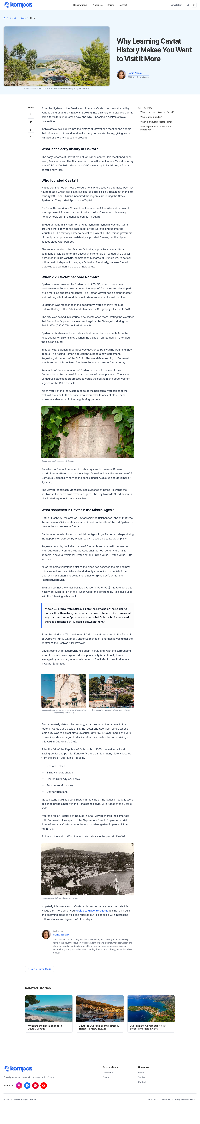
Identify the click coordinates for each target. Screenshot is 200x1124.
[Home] (5, 18)
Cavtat (13, 18)
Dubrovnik (108, 1072)
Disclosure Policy (188, 1099)
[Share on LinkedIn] (31, 129)
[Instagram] (19, 1085)
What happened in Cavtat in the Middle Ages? (155, 128)
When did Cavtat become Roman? (156, 122)
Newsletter (176, 5)
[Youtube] (43, 1085)
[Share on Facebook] (31, 114)
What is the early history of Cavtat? (157, 112)
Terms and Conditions (157, 1099)
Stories (110, 5)
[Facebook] (27, 1085)
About (141, 1072)
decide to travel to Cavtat (91, 910)
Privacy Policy (174, 1099)
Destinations (80, 5)
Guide (23, 18)
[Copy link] (31, 137)
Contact (122, 5)
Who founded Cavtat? (151, 117)
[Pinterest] (35, 1085)
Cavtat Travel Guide (41, 969)
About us (97, 5)
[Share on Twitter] (31, 121)
